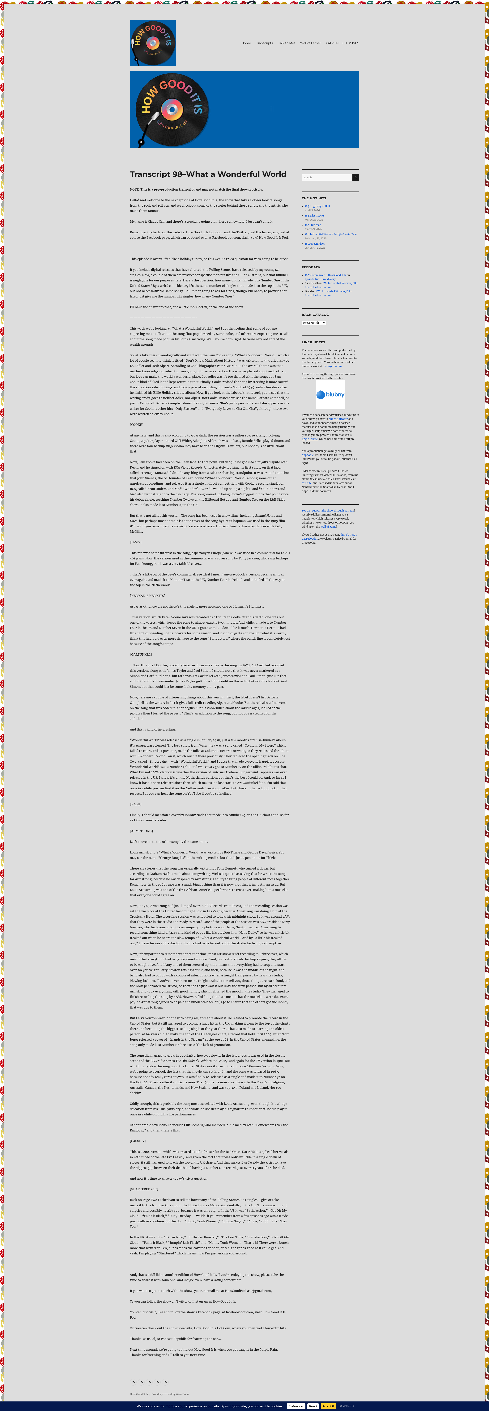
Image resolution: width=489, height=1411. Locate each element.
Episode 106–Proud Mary (320, 279)
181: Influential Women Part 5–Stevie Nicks (331, 234)
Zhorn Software (338, 419)
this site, (307, 483)
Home (246, 43)
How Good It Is (139, 1394)
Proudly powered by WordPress (170, 1394)
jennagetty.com (332, 366)
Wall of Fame (328, 526)
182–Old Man (313, 225)
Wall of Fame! (310, 43)
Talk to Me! (286, 43)
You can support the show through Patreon (328, 510)
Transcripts (264, 43)
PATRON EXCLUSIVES (342, 43)
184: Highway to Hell (317, 206)
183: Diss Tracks (315, 215)
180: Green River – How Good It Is (325, 275)
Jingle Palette (310, 439)
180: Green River (315, 243)
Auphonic (308, 455)
